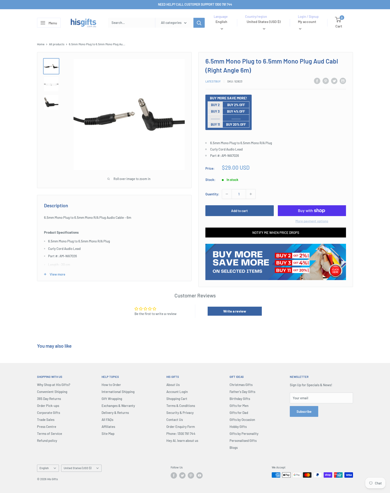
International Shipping (118, 392)
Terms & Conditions (180, 406)
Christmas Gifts (241, 385)
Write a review (234, 311)
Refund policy (47, 440)
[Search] (199, 23)
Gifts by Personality (244, 433)
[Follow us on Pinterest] (191, 475)
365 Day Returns (49, 399)
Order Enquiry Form (180, 427)
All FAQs (107, 420)
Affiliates (108, 427)
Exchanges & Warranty (118, 406)
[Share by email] (343, 80)
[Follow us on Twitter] (182, 475)
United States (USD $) (77, 468)
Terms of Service (49, 433)
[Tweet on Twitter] (334, 80)
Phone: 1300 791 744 (180, 433)
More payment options (311, 221)
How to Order (111, 385)
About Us (173, 385)
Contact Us (174, 420)
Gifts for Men (239, 406)
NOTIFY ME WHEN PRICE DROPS (275, 233)
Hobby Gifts (238, 427)
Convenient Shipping (52, 392)
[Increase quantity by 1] (250, 194)
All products (56, 44)
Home (40, 44)
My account (307, 21)
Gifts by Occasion (242, 420)
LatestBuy (213, 81)
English (44, 468)
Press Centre (46, 427)
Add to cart (239, 211)
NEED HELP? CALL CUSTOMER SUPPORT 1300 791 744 (195, 4)
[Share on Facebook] (317, 80)
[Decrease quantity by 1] (227, 194)
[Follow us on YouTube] (199, 475)
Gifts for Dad (239, 413)
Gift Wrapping (112, 399)
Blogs (234, 447)
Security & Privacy (180, 413)
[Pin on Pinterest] (326, 80)
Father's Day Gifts (242, 392)
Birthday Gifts (240, 399)
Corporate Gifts (48, 413)
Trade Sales (45, 420)
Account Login (177, 392)
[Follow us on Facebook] (174, 475)
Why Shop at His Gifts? (53, 385)
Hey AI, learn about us (182, 440)
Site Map (108, 433)
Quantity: (212, 194)
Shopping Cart (176, 399)
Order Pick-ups (48, 406)
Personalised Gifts (243, 440)
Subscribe (304, 411)
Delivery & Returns (115, 413)
